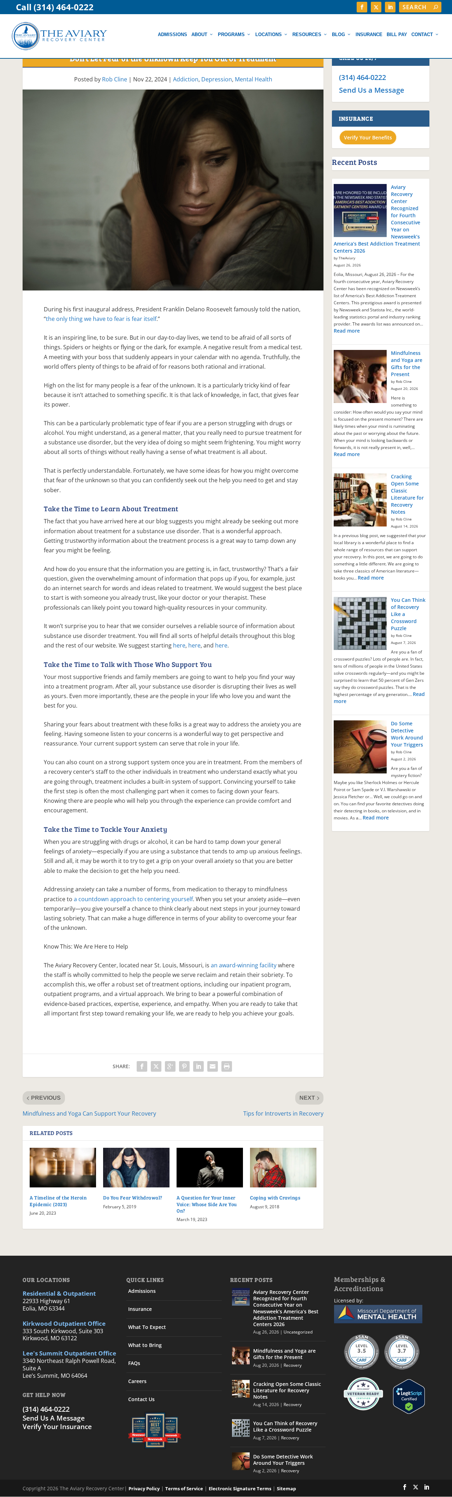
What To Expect (147, 1327)
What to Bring (145, 1345)
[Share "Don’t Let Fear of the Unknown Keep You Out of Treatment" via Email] (213, 1066)
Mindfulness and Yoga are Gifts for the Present (406, 364)
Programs (231, 34)
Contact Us (141, 1399)
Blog (338, 34)
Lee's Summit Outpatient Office (69, 1353)
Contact (422, 34)
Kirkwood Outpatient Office (64, 1323)
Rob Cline (114, 79)
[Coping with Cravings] (283, 1168)
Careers (137, 1381)
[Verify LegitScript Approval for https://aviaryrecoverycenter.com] (407, 1412)
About (199, 34)
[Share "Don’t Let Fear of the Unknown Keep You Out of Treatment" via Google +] (170, 1066)
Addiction (185, 79)
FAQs (134, 1363)
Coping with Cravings (275, 1197)
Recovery (293, 1365)
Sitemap (286, 1488)
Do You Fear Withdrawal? (132, 1197)
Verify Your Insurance (57, 1426)
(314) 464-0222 (362, 77)
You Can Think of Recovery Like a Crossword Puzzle (285, 1426)
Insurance (369, 34)
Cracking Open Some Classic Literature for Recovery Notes (407, 494)
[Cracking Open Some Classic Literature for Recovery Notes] (360, 500)
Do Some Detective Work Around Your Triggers (407, 734)
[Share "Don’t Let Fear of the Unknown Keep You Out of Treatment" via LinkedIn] (198, 1066)
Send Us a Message (371, 90)
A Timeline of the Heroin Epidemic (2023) (58, 1200)
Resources (306, 34)
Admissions (172, 34)
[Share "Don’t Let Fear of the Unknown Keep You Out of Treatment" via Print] (227, 1066)
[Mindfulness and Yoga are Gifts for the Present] (360, 377)
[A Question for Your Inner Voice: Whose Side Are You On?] (210, 1168)
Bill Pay (397, 34)
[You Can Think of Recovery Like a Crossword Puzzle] (360, 624)
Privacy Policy (144, 1488)
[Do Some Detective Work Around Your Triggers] (360, 747)
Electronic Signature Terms (240, 1488)
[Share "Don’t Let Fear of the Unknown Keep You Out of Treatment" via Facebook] (142, 1066)
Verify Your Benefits (368, 137)
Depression (216, 79)
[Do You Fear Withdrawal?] (136, 1168)
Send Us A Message (54, 1418)
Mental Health (253, 79)
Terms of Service (184, 1488)
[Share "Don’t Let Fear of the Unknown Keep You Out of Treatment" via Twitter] (156, 1066)
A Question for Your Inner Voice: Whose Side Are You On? (207, 1204)
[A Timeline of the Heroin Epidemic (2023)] (63, 1168)
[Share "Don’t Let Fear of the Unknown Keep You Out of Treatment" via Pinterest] (184, 1066)
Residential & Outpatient (59, 1293)
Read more (347, 330)
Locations (268, 34)
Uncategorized (298, 1332)
